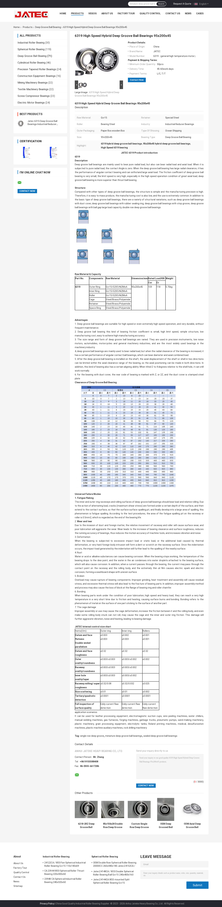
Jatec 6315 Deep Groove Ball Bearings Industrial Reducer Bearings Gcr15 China (42, 124)
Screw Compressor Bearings (34, 96)
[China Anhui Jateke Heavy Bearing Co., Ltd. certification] (26, 153)
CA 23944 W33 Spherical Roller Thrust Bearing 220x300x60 (64, 872)
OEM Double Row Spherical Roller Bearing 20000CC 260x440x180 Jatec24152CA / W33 (114, 864)
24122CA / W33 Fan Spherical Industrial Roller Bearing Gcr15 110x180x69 (65, 864)
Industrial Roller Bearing (31, 42)
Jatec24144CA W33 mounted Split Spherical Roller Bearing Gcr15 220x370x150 (111, 881)
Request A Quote (182, 3)
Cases (199, 13)
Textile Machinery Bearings (33, 89)
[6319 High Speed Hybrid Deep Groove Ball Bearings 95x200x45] (97, 60)
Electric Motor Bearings (31, 102)
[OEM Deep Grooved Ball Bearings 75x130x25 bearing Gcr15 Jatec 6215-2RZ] (165, 809)
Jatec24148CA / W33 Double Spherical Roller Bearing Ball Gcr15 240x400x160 (113, 873)
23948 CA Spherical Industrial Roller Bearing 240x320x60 (63, 880)
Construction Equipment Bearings (37, 76)
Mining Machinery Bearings (33, 82)
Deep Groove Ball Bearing (48, 27)
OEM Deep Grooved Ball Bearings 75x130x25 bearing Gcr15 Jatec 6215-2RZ (165, 825)
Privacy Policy (47, 903)
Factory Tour (126, 13)
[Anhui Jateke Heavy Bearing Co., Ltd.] (31, 14)
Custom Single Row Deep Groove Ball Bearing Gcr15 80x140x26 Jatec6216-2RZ (139, 825)
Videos (92, 13)
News (188, 13)
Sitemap (18, 886)
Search (161, 4)
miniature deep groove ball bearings (123, 736)
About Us (107, 13)
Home (63, 13)
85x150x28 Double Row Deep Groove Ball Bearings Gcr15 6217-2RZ (113, 825)
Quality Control (150, 13)
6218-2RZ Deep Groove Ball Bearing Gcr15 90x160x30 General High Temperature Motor (86, 825)
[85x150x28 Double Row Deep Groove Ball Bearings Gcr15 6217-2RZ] (112, 809)
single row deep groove (92, 736)
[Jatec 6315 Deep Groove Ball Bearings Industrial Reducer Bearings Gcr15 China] (20, 123)
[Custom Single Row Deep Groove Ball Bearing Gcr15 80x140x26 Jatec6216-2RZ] (139, 809)
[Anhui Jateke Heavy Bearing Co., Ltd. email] (22, 183)
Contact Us (172, 13)
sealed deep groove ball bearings (160, 736)
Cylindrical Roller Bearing (32, 62)
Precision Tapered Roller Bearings (37, 69)
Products (77, 13)
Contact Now (137, 80)
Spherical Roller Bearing (31, 49)
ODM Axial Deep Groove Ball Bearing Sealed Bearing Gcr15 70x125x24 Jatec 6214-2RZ (192, 825)
